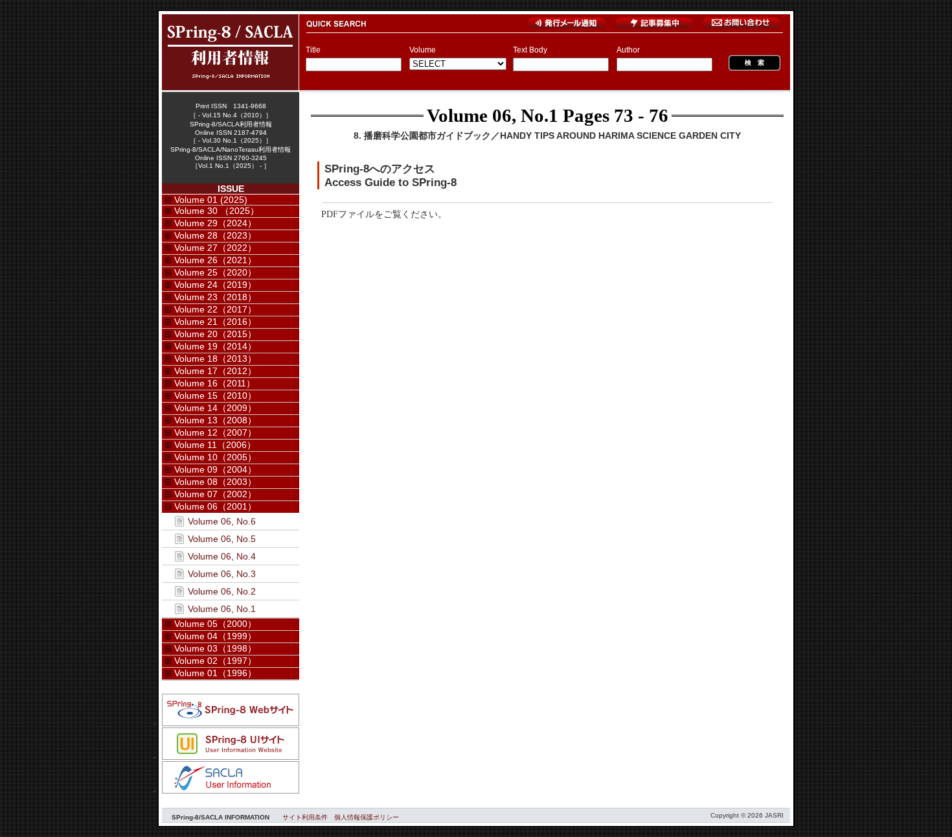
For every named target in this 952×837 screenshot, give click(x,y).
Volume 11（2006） (215, 445)
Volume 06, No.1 (492, 115)
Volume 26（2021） (215, 260)
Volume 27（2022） (215, 247)
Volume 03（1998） (215, 648)
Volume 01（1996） (215, 673)
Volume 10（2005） (215, 457)
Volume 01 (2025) (210, 200)
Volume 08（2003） (215, 482)
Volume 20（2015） (215, 334)
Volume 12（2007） (215, 432)
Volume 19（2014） (215, 346)
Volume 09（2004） (215, 469)
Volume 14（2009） (215, 408)
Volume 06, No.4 (222, 556)
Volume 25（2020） (215, 272)
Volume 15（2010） (215, 395)
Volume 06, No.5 (222, 539)
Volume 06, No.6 (222, 521)
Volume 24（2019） (215, 284)
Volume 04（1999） (215, 636)
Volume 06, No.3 (222, 574)
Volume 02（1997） (215, 660)
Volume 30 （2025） (216, 211)
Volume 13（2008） (215, 420)
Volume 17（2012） (215, 371)
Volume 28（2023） (215, 235)
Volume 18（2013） (215, 358)
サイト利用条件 (305, 817)
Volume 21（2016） (215, 321)
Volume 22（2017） (215, 309)
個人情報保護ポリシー (366, 817)
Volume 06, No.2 (222, 591)
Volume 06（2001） (215, 506)
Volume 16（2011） (214, 383)
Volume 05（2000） (215, 624)
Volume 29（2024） (215, 223)
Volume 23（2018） (215, 297)
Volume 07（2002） (215, 494)
